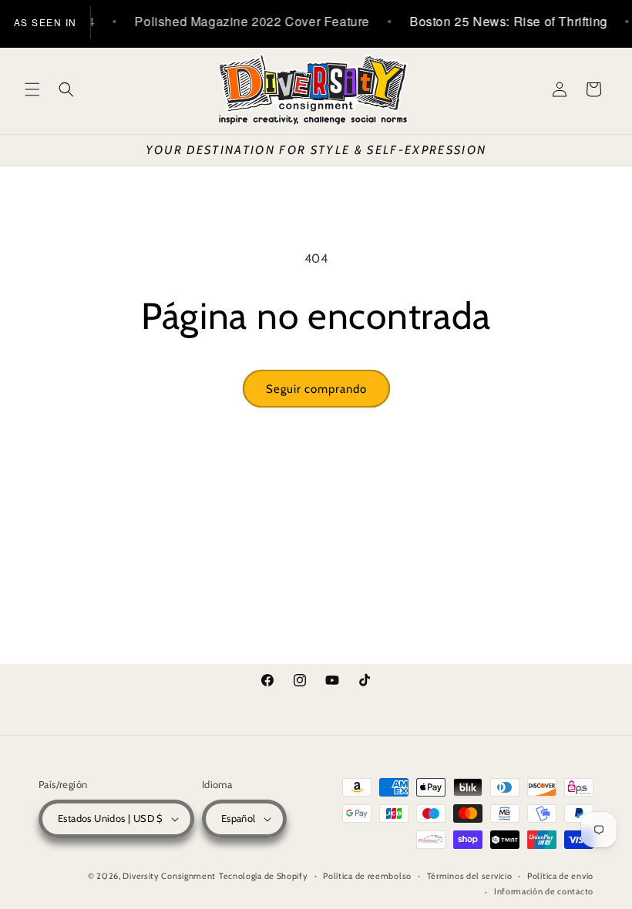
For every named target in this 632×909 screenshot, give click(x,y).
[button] (32, 89)
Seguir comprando (316, 389)
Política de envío (560, 875)
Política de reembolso (367, 875)
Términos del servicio (470, 875)
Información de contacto (543, 891)
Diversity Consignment (169, 875)
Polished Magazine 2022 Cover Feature (244, 21)
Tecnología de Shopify (263, 875)
